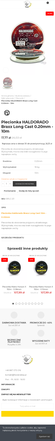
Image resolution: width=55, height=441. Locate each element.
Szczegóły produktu (12, 237)
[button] (13, 304)
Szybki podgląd (20, 267)
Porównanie (10, 191)
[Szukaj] (8, 4)
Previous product (45, 99)
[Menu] (4, 4)
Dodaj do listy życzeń (29, 191)
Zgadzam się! (44, 436)
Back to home (48, 99)
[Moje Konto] (51, 4)
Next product (52, 99)
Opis (3, 207)
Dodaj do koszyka (24, 184)
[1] (27, 414)
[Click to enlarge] (5, 70)
